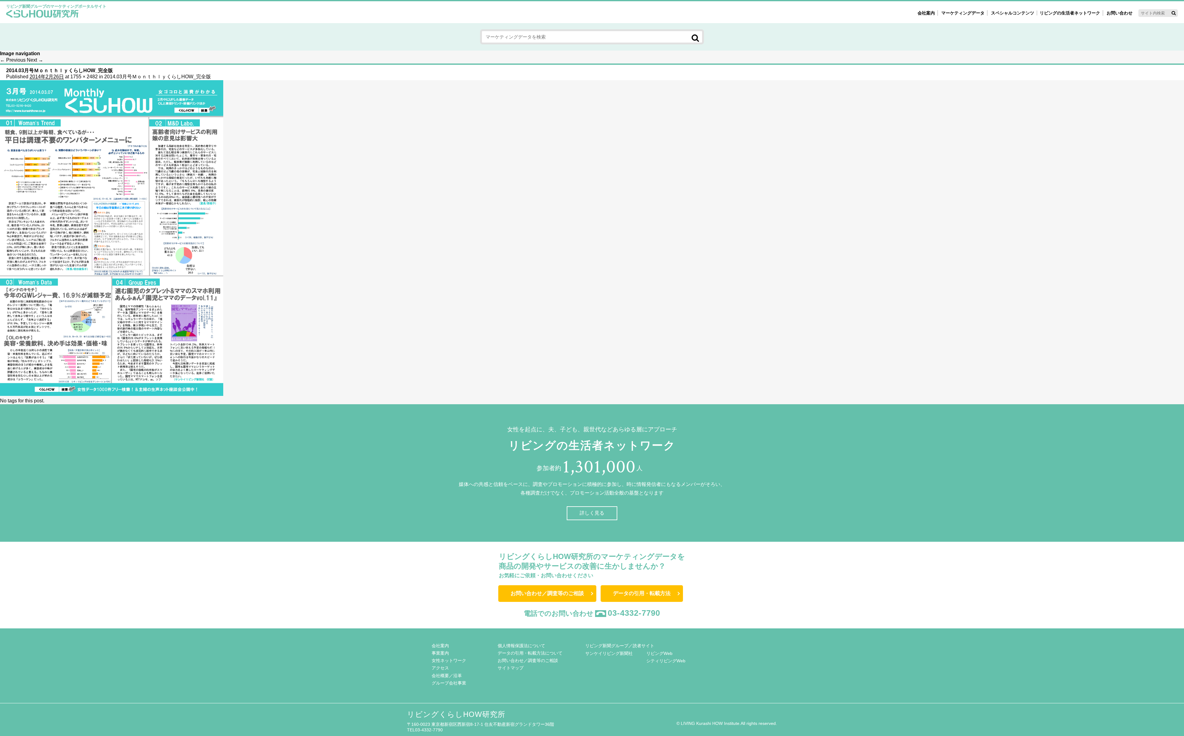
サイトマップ (511, 667)
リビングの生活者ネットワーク (1070, 12)
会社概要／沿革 (447, 675)
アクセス (440, 667)
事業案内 (440, 653)
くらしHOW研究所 (42, 14)
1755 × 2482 (84, 76)
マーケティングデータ (963, 12)
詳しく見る (592, 513)
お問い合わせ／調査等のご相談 (547, 593)
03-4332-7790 (634, 613)
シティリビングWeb (665, 660)
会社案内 (926, 12)
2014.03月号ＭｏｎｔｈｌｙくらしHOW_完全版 (157, 76)
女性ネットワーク (449, 660)
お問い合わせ (1120, 12)
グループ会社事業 (449, 682)
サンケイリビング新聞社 (609, 653)
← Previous (13, 60)
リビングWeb (659, 653)
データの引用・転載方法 (642, 593)
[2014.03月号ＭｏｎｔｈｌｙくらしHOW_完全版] (111, 394)
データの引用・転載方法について (530, 653)
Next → (35, 60)
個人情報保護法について (521, 645)
